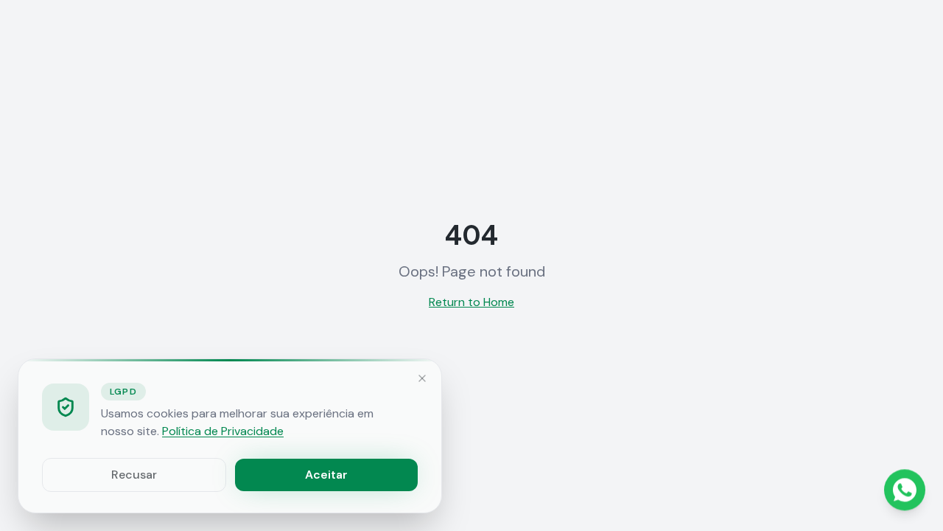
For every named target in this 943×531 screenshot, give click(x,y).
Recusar (134, 474)
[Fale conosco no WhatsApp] (904, 490)
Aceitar (326, 474)
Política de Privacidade (223, 431)
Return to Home (471, 302)
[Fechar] (422, 378)
